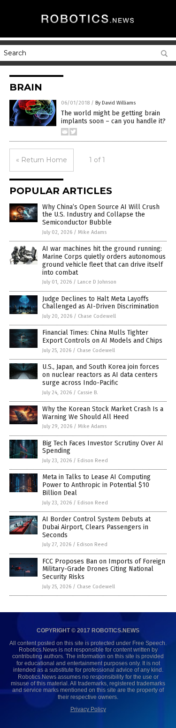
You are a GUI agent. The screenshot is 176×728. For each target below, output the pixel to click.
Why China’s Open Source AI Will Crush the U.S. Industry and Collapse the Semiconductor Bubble (101, 215)
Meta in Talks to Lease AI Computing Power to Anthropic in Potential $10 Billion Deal (96, 485)
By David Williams (115, 103)
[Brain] (88, 24)
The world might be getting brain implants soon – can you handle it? (113, 117)
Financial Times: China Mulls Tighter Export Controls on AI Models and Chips (102, 337)
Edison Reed (92, 461)
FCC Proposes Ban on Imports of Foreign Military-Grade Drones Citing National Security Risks (103, 569)
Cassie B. (87, 393)
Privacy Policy (88, 709)
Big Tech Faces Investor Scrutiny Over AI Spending (102, 447)
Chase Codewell (97, 316)
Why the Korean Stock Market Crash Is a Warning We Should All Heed (102, 413)
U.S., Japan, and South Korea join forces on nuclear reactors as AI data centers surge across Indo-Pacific (100, 375)
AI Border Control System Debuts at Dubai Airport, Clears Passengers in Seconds (96, 527)
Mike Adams (92, 232)
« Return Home (41, 160)
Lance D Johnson (96, 282)
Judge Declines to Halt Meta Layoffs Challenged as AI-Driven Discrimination (100, 303)
